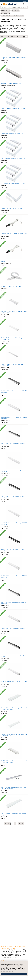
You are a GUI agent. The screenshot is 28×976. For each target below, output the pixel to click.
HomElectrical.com (5, 10)
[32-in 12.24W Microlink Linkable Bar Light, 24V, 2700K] (14, 148)
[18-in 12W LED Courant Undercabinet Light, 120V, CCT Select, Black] (14, 433)
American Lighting (5, 13)
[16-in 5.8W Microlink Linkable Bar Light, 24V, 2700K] (14, 98)
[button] (2, 4)
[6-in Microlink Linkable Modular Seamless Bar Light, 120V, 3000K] (14, 47)
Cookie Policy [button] (9, 969)
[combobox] (14, 7)
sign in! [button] (24, 1)
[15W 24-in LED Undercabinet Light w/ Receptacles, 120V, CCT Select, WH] (14, 328)
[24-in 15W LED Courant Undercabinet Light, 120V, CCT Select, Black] (14, 486)
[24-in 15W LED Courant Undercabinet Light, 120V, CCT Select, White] (14, 513)
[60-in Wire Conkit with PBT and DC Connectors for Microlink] (14, 223)
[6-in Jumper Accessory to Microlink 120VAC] (14, 276)
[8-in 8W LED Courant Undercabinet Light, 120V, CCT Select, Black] (14, 645)
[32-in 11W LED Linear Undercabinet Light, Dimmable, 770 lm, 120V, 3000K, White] (14, 777)
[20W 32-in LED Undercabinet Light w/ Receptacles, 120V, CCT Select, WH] (14, 354)
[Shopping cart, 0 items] (27, 4)
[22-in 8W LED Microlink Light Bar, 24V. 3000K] (14, 198)
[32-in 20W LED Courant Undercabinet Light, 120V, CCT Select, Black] (14, 539)
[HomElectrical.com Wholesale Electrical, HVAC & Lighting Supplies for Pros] (10, 4)
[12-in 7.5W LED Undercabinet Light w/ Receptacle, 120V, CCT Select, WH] (14, 301)
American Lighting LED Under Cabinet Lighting (12, 15)
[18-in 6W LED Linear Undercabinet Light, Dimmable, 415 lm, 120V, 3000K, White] (14, 724)
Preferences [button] (11, 971)
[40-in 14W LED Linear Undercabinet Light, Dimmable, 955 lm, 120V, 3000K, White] (14, 803)
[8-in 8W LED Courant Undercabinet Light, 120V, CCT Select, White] (14, 671)
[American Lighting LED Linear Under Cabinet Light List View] (26, 37)
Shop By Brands (15, 10)
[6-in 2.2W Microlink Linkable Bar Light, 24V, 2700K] (14, 173)
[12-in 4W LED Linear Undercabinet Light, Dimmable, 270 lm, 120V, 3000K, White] (14, 698)
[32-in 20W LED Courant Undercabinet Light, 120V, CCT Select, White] (14, 565)
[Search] (2, 7)
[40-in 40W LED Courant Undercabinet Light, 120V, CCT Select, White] (14, 618)
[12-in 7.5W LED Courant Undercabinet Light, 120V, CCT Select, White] (14, 407)
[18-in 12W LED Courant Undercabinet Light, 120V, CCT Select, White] (14, 460)
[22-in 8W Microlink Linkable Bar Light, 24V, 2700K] (14, 123)
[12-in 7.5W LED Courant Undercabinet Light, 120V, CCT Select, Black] (14, 380)
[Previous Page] (5, 823)
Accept (14, 973)
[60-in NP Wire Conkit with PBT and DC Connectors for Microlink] (14, 250)
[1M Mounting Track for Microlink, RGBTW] (14, 73)
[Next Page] (22, 823)
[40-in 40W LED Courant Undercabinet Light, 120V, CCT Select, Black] (14, 592)
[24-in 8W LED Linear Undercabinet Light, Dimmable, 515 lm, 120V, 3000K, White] (14, 750)
